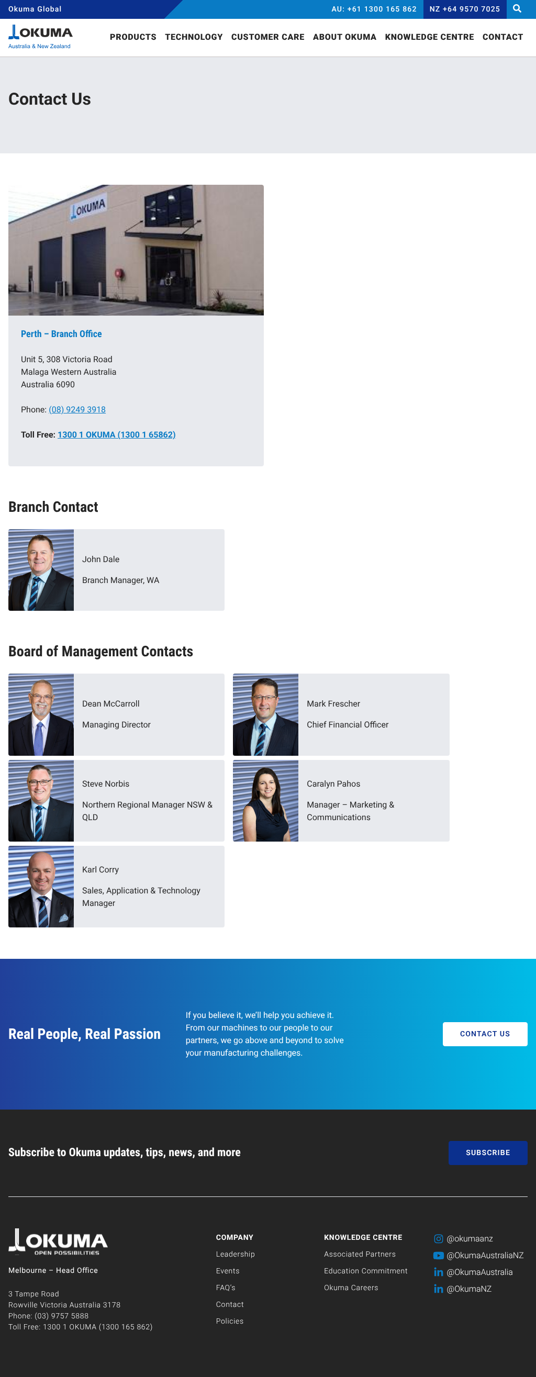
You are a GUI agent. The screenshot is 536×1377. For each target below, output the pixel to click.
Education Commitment (366, 1271)
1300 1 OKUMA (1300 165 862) (98, 1327)
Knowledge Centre (363, 1238)
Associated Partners (360, 1254)
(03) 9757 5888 (61, 1316)
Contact (230, 1305)
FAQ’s (226, 1288)
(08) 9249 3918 (77, 410)
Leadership (235, 1254)
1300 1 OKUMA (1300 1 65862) (116, 435)
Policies (230, 1321)
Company (235, 1238)
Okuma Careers (351, 1288)
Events (228, 1271)
